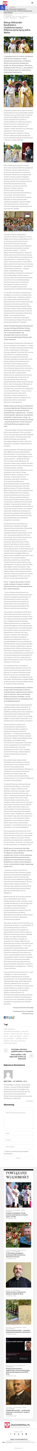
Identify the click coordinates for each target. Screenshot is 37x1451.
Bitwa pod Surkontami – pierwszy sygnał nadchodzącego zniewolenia (18, 1331)
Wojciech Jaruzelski (18, 1041)
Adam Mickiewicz (9, 1029)
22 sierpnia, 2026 (11, 1258)
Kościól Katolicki (16, 1034)
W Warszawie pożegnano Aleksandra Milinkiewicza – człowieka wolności (16, 1255)
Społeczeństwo (11, 1250)
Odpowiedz (29, 1101)
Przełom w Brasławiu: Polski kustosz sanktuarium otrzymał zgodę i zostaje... (17, 1215)
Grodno (6, 1034)
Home (6, 7)
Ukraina (18, 1038)
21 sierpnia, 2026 (11, 1296)
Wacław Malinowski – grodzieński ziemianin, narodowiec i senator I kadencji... (18, 1412)
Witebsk (6, 1041)
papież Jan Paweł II (15, 1036)
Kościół (26, 1034)
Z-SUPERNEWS (15, 1210)
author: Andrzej (22, 16)
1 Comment (21, 18)
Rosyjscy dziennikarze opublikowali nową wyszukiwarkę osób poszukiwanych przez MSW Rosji (18, 1371)
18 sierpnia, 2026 (11, 1376)
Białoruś (25, 1031)
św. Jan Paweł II (9, 1038)
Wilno (25, 1038)
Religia (12, 7)
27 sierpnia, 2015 (9, 16)
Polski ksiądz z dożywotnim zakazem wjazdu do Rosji (16, 1293)
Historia (9, 1327)
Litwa (5, 1036)
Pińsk (25, 1036)
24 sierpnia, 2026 (11, 1218)
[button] (2, 7)
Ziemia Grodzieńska (10, 1043)
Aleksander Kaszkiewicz (12, 1031)
